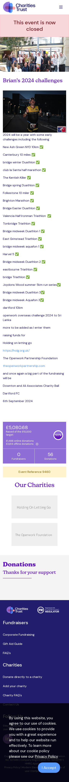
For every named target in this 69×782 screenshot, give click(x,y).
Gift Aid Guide (12, 644)
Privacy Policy (46, 756)
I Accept (49, 767)
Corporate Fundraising (18, 635)
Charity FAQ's (12, 695)
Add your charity (15, 686)
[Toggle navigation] (61, 7)
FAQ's (7, 653)
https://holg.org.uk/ (16, 351)
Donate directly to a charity (22, 677)
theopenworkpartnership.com (24, 366)
